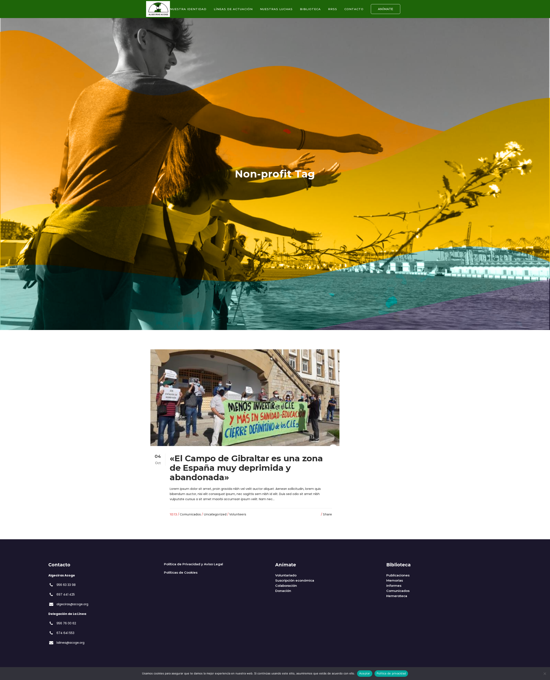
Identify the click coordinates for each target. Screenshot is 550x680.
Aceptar (364, 673)
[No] (544, 673)
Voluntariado (285, 575)
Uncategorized (215, 514)
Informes (393, 586)
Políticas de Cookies (180, 572)
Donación (283, 591)
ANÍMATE (385, 9)
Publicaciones (397, 575)
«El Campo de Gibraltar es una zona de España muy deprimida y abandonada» (246, 467)
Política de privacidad (391, 673)
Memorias (394, 580)
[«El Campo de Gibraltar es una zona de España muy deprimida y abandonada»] (244, 397)
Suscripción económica (294, 580)
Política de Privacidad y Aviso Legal (193, 564)
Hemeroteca (396, 596)
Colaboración (286, 586)
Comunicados (190, 514)
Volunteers (237, 514)
